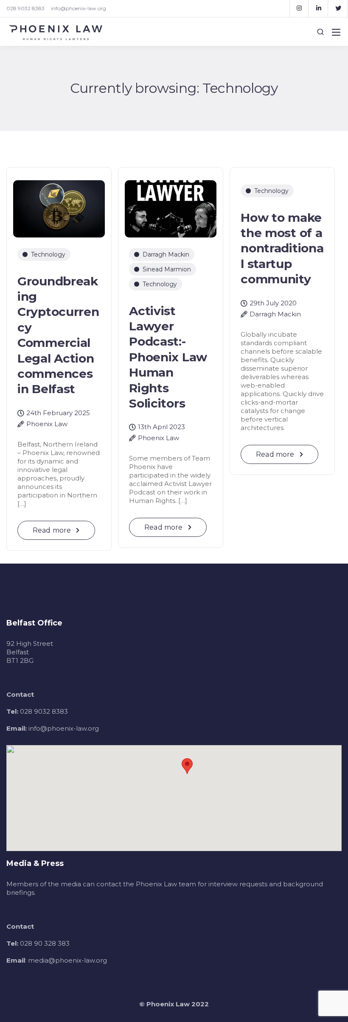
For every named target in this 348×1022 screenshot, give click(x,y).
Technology (48, 254)
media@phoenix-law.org (67, 960)
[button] (187, 766)
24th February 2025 (58, 413)
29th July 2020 (273, 303)
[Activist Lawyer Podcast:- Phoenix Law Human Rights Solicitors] (170, 205)
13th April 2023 (161, 427)
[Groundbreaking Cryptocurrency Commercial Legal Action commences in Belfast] (59, 205)
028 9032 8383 (25, 8)
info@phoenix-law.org (78, 8)
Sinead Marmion (167, 269)
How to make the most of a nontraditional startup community (282, 248)
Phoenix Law (46, 424)
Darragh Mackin (166, 254)
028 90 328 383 (45, 943)
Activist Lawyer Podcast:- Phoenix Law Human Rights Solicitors (168, 357)
